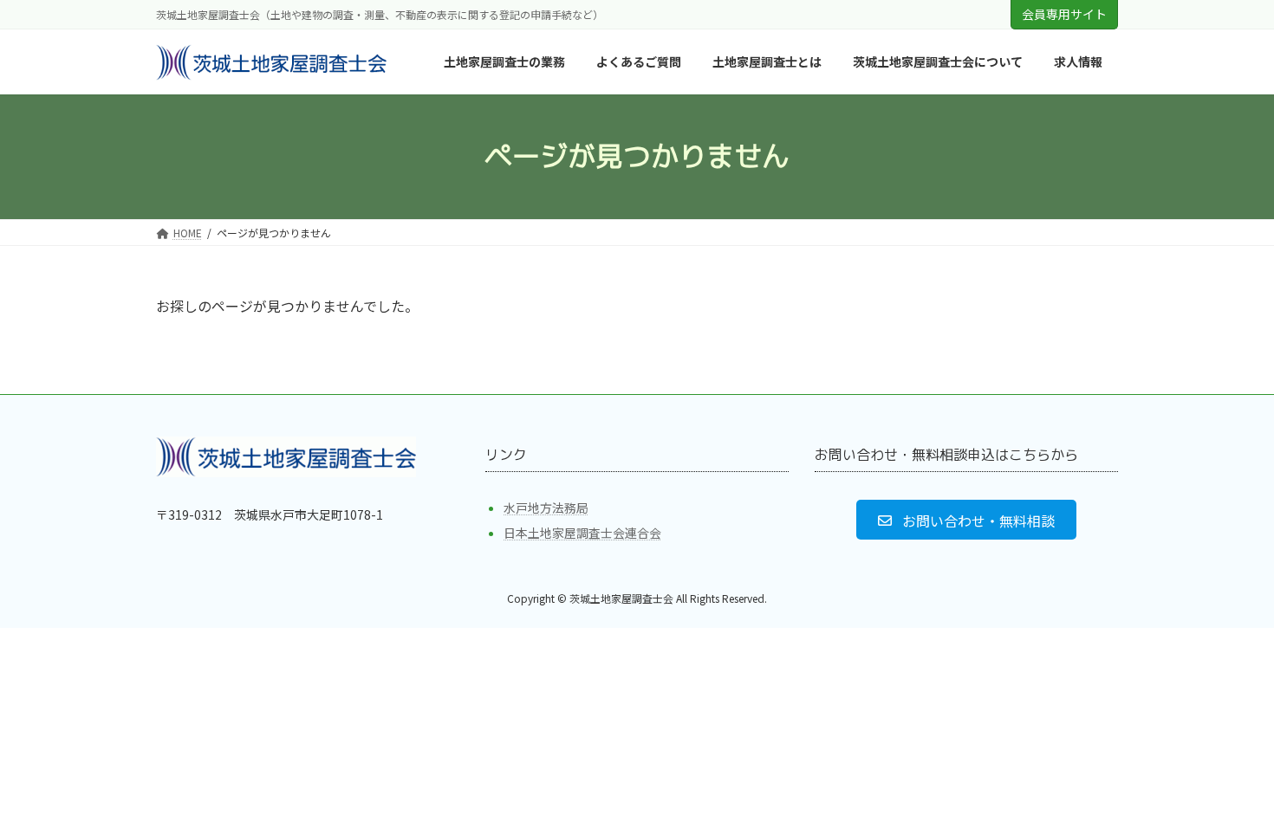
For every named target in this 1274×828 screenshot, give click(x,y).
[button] (966, 520)
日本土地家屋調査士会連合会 (582, 532)
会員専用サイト (1064, 14)
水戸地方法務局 (546, 507)
